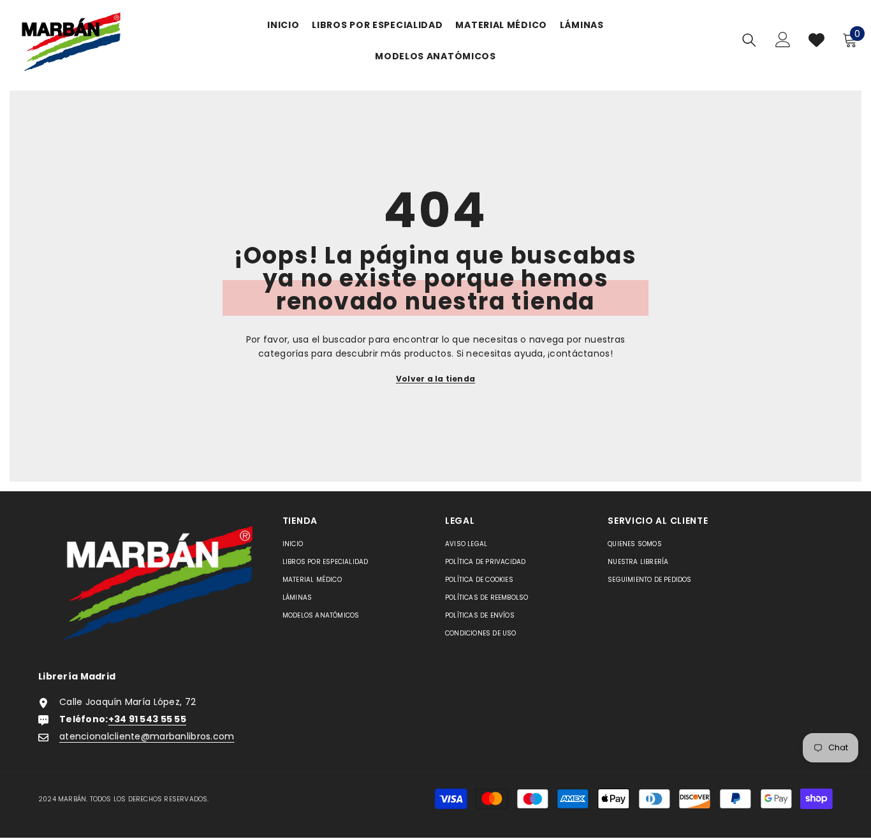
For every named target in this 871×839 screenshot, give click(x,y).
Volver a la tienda (435, 378)
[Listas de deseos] (816, 40)
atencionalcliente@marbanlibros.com (147, 736)
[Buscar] (749, 39)
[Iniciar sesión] (783, 39)
